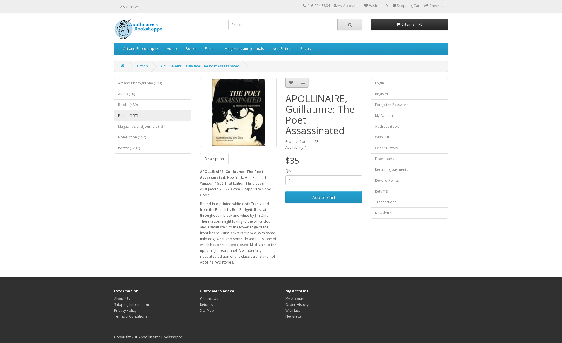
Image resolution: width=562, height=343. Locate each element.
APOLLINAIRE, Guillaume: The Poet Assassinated (199, 66)
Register (381, 93)
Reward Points (387, 180)
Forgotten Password (392, 104)
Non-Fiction (282, 48)
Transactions (385, 202)
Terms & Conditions (130, 316)
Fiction (210, 48)
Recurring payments (391, 169)
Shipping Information (131, 304)
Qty (288, 170)
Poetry (305, 48)
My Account (384, 115)
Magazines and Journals (244, 48)
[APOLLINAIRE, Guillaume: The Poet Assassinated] (238, 112)
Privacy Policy (125, 310)
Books (191, 48)
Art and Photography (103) (140, 83)
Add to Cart (323, 197)
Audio (172, 48)
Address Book (387, 126)
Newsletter (384, 212)
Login (379, 83)
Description (214, 158)
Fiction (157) (128, 115)
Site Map (207, 310)
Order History (386, 147)
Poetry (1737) (129, 147)
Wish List (382, 137)
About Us (122, 298)
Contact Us (209, 298)
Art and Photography (140, 48)
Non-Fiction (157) (132, 137)
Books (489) (128, 104)
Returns (381, 191)
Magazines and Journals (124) (142, 126)
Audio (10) (126, 93)
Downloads (384, 158)
